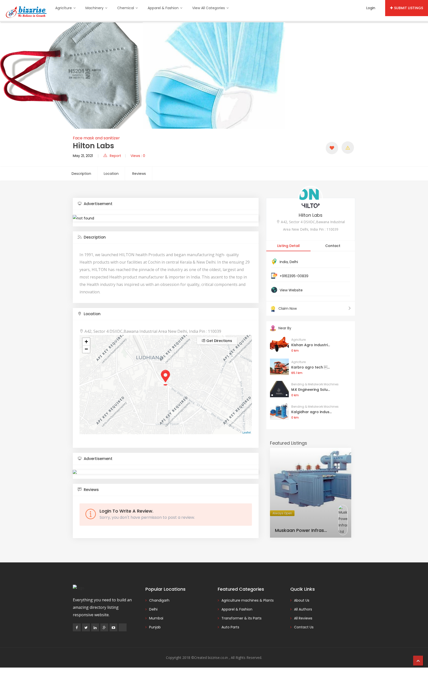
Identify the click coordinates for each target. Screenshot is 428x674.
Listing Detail (288, 245)
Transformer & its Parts (241, 618)
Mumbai (156, 618)
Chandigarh (159, 600)
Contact (332, 245)
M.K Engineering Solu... (310, 389)
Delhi (294, 261)
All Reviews (303, 618)
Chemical (126, 7)
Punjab (155, 627)
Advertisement (97, 203)
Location (111, 173)
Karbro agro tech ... (310, 367)
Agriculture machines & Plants (247, 600)
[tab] (166, 204)
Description (81, 173)
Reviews (139, 173)
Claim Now (287, 308)
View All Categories (209, 7)
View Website (291, 290)
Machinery (95, 7)
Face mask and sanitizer (96, 138)
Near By (284, 328)
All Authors (303, 609)
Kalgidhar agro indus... (311, 411)
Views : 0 (138, 155)
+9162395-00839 (294, 276)
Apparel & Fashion (164, 7)
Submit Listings (408, 7)
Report (115, 155)
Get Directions (218, 340)
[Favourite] (332, 148)
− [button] (86, 349)
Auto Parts (230, 627)
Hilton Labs (310, 215)
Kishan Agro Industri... (310, 344)
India (284, 261)
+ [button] (86, 341)
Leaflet (246, 432)
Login (370, 7)
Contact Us (304, 627)
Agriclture (64, 7)
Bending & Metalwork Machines (315, 384)
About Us (301, 600)
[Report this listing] (348, 147)
